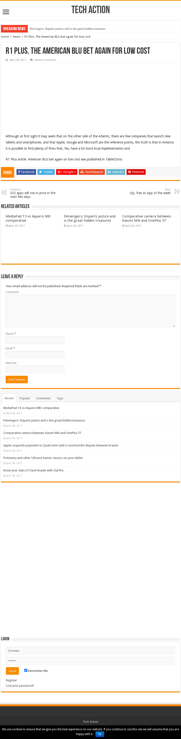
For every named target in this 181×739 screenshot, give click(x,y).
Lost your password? (20, 685)
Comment (12, 292)
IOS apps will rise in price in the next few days (32, 193)
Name (11, 333)
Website (11, 363)
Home (5, 36)
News (17, 36)
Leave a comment (45, 59)
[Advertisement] (41, 94)
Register (11, 680)
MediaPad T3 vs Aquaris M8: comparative (31, 408)
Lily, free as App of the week (150, 191)
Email (10, 348)
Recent (9, 398)
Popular (25, 398)
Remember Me (37, 671)
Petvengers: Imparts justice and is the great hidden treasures (67, 28)
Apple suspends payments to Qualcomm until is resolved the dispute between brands (60, 445)
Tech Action (90, 10)
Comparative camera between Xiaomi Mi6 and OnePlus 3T (146, 218)
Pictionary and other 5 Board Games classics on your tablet (42, 458)
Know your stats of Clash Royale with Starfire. (33, 470)
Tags (60, 398)
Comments (43, 398)
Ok (100, 734)
